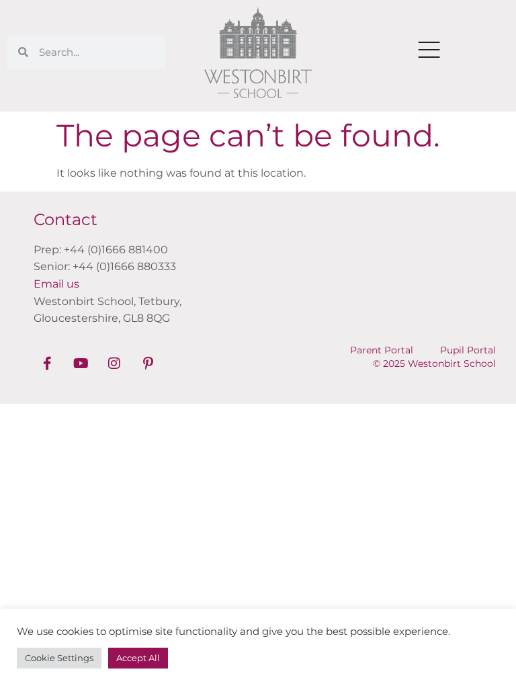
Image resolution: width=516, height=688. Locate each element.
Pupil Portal (468, 350)
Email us (56, 283)
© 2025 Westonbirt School (434, 363)
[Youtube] (80, 363)
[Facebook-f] (47, 363)
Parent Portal (381, 350)
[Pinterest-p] (147, 363)
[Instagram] (114, 363)
